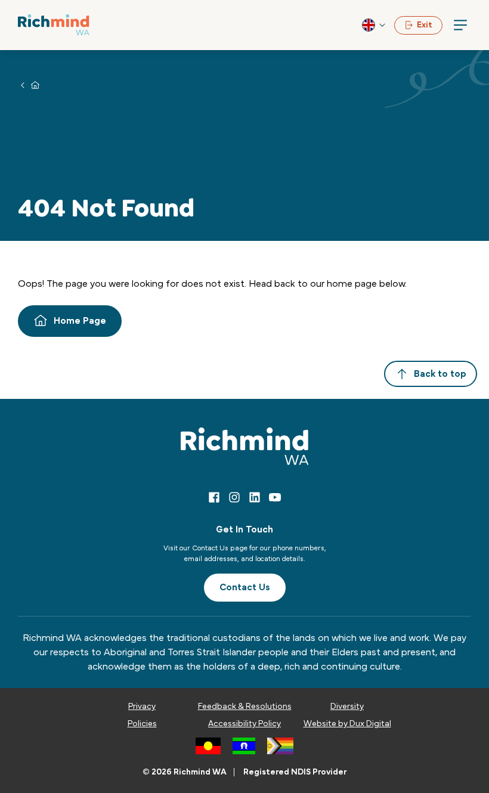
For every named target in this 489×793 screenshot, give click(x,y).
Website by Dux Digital (347, 724)
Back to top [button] (440, 374)
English (374, 25)
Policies (142, 724)
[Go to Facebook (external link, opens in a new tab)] (214, 497)
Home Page (80, 321)
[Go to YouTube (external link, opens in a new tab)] (275, 497)
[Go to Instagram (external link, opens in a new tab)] (234, 497)
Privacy (142, 706)
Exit (424, 25)
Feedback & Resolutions (245, 706)
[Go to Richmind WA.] (35, 85)
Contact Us (244, 587)
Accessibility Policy (244, 724)
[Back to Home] (53, 24)
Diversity (347, 706)
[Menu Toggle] (460, 25)
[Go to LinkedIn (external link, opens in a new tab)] (254, 497)
